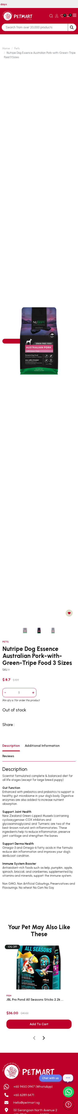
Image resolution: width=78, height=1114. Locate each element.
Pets (17, 48)
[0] (62, 15)
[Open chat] (68, 1078)
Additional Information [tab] (42, 746)
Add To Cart (39, 1024)
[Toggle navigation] (74, 15)
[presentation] (34, 1038)
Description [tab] (11, 746)
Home (6, 48)
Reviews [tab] (8, 756)
